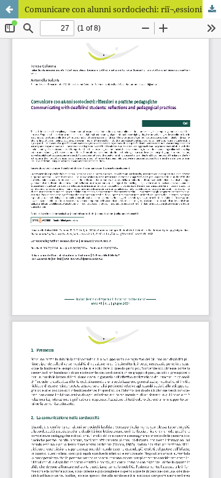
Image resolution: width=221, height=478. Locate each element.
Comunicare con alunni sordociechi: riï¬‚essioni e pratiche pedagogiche (123, 9)
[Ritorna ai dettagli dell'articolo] (9, 9)
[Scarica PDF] (212, 9)
